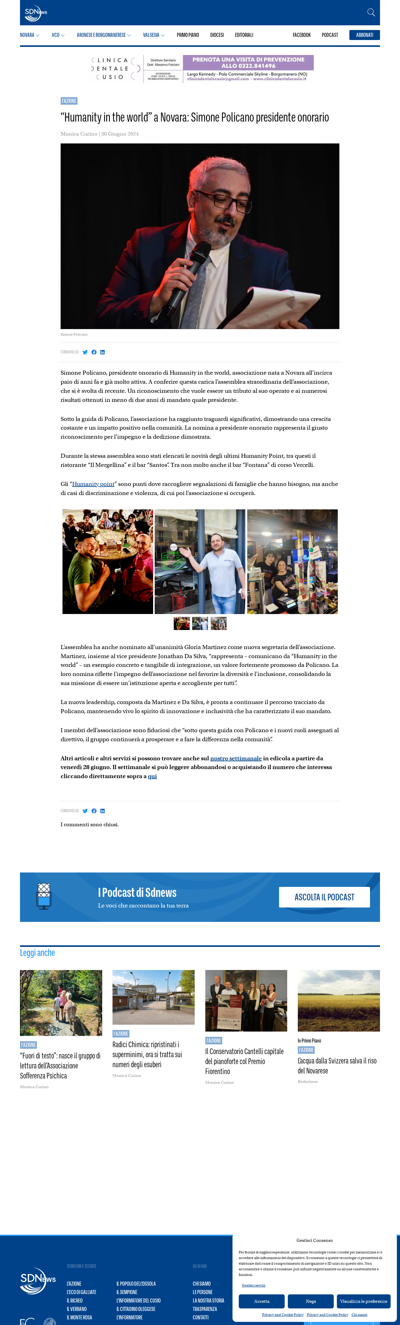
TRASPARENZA (205, 1309)
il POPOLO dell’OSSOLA (136, 1284)
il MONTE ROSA (79, 1317)
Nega (311, 1301)
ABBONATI (364, 35)
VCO (55, 35)
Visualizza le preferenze (363, 1301)
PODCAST (330, 35)
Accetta (261, 1301)
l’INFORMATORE (129, 1317)
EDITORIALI (244, 35)
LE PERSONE (202, 1292)
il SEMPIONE (127, 1292)
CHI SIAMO (202, 1284)
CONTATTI (200, 1317)
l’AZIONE (74, 1284)
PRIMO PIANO (188, 35)
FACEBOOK (302, 35)
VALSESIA (151, 35)
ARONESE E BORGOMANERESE (101, 35)
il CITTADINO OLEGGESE (136, 1309)
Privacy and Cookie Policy (283, 1314)
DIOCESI (217, 35)
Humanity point (93, 484)
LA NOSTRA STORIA (208, 1301)
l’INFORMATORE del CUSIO (139, 1301)
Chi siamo (360, 1314)
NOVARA (27, 35)
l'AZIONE (69, 101)
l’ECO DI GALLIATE (81, 1292)
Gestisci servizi (253, 1285)
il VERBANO (77, 1309)
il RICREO (74, 1301)
